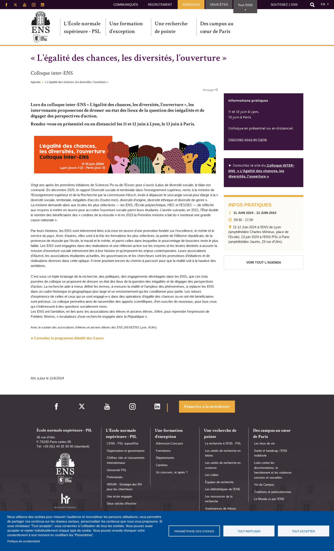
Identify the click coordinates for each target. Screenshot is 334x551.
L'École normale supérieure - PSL (82, 27)
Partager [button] (208, 90)
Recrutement (160, 4)
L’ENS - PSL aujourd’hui (122, 443)
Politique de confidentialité (23, 541)
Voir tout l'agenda (263, 262)
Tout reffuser (249, 531)
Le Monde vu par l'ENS (269, 499)
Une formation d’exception (126, 27)
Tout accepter (303, 531)
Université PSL (117, 470)
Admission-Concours (169, 443)
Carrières (162, 465)
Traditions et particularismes (272, 492)
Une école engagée (119, 496)
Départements (165, 458)
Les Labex (212, 475)
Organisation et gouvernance (126, 450)
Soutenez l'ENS (284, 4)
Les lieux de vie (264, 443)
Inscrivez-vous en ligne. (247, 139)
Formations (163, 450)
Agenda (35, 82)
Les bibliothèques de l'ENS (222, 489)
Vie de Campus (264, 484)
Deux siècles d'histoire (121, 503)
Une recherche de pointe (171, 27)
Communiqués (125, 4)
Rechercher (312, 5)
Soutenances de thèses (220, 508)
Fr (323, 4)
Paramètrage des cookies (194, 531)
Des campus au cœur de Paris (216, 27)
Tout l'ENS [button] (245, 5)
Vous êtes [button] (219, 4)
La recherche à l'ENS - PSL (223, 443)
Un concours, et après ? (171, 472)
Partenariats (115, 477)
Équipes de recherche (219, 482)
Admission (191, 4)
